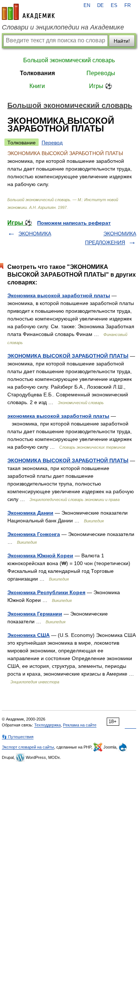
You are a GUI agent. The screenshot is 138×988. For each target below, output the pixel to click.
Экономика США (28, 635)
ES (114, 5)
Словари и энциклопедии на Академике (63, 27)
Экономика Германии (34, 614)
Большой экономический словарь (69, 60)
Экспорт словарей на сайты (28, 747)
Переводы (100, 73)
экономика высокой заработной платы (58, 416)
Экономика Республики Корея (46, 592)
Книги (37, 86)
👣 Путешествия (17, 737)
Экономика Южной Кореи (40, 555)
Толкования (37, 73)
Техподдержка (47, 725)
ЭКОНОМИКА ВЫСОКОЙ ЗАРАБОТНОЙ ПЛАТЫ (67, 356)
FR (127, 5)
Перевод (52, 143)
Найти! (122, 41)
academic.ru (28, 12)
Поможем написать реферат (74, 223)
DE (100, 5)
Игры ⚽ (100, 86)
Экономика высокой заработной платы (58, 295)
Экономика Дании (30, 513)
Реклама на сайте (79, 725)
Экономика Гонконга (33, 534)
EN (87, 5)
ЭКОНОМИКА (34, 234)
